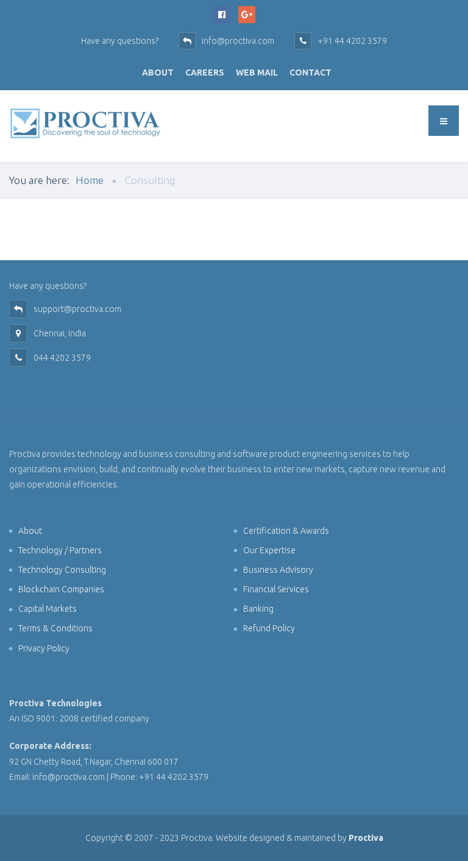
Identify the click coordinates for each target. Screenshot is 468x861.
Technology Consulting (62, 570)
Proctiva (366, 838)
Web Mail (257, 72)
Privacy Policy (43, 648)
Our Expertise (269, 550)
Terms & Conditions (55, 628)
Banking (258, 609)
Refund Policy (269, 628)
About (158, 72)
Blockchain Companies (61, 589)
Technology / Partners (60, 550)
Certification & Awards (286, 531)
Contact (310, 72)
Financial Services (276, 589)
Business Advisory (278, 570)
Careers (204, 72)
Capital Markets (47, 609)
